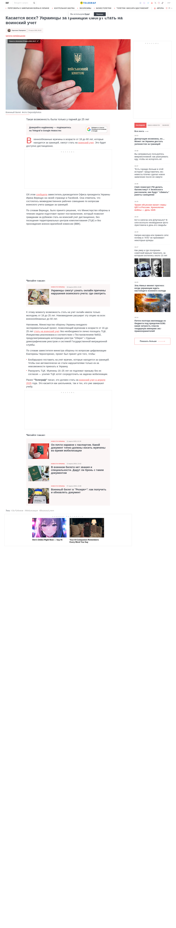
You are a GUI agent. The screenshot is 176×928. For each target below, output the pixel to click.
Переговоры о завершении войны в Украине (28, 8)
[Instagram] (159, 3)
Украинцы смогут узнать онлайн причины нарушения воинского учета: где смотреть (78, 292)
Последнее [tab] (140, 125)
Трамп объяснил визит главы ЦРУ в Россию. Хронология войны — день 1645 (150, 207)
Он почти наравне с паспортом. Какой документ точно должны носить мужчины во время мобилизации (78, 447)
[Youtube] (152, 3)
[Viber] (144, 3)
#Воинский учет (46, 511)
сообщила (41, 194)
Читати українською (15, 36)
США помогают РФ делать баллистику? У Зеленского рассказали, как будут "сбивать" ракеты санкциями (151, 191)
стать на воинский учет (47, 331)
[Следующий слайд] (171, 8)
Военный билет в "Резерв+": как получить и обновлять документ (78, 491)
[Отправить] (34, 3)
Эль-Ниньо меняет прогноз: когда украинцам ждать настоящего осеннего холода (150, 288)
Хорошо (99, 14)
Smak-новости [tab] (154, 125)
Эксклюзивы (85, 8)
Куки (87, 14)
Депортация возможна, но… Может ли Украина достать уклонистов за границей (149, 141)
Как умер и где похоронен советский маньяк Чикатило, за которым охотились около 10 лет (150, 253)
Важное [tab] (165, 125)
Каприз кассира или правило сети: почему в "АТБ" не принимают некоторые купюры (151, 238)
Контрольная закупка (64, 8)
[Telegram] (148, 3)
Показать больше (148, 341)
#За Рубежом (17, 511)
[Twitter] (155, 2)
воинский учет (86, 142)
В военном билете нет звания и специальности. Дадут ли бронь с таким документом (77, 470)
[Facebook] (140, 3)
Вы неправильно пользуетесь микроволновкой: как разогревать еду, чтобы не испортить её (151, 156)
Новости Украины (58, 287)
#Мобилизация (31, 511)
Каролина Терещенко (19, 30)
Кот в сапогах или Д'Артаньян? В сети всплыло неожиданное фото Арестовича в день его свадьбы (151, 222)
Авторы (160, 8)
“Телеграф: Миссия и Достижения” (132, 8)
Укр (168, 3)
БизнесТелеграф (103, 8)
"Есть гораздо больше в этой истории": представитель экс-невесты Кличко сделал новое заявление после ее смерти (149, 173)
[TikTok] (162, 3)
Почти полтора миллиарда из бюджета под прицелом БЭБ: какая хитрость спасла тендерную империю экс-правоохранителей (150, 326)
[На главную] (88, 3)
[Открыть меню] (7, 3)
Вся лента (139, 131)
